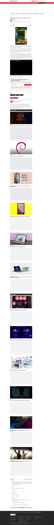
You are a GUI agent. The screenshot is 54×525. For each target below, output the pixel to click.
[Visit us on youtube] (35, 1)
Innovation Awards (17, 13)
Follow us (27, 25)
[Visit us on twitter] (33, 1)
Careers (11, 520)
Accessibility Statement (13, 519)
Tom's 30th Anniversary (36, 13)
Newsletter (31, 25)
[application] (21, 67)
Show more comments (21, 507)
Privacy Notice (12, 87)
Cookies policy (37, 517)
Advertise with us (21, 519)
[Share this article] (10, 25)
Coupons (36, 519)
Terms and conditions (13, 517)
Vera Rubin (42, 13)
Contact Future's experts (22, 517)
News (11, 20)
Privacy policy (28, 517)
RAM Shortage (29, 13)
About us (28, 519)
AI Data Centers (23, 13)
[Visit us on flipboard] (36, 1)
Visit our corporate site (38, 512)
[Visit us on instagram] (34, 1)
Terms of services (20, 86)
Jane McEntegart (15, 20)
